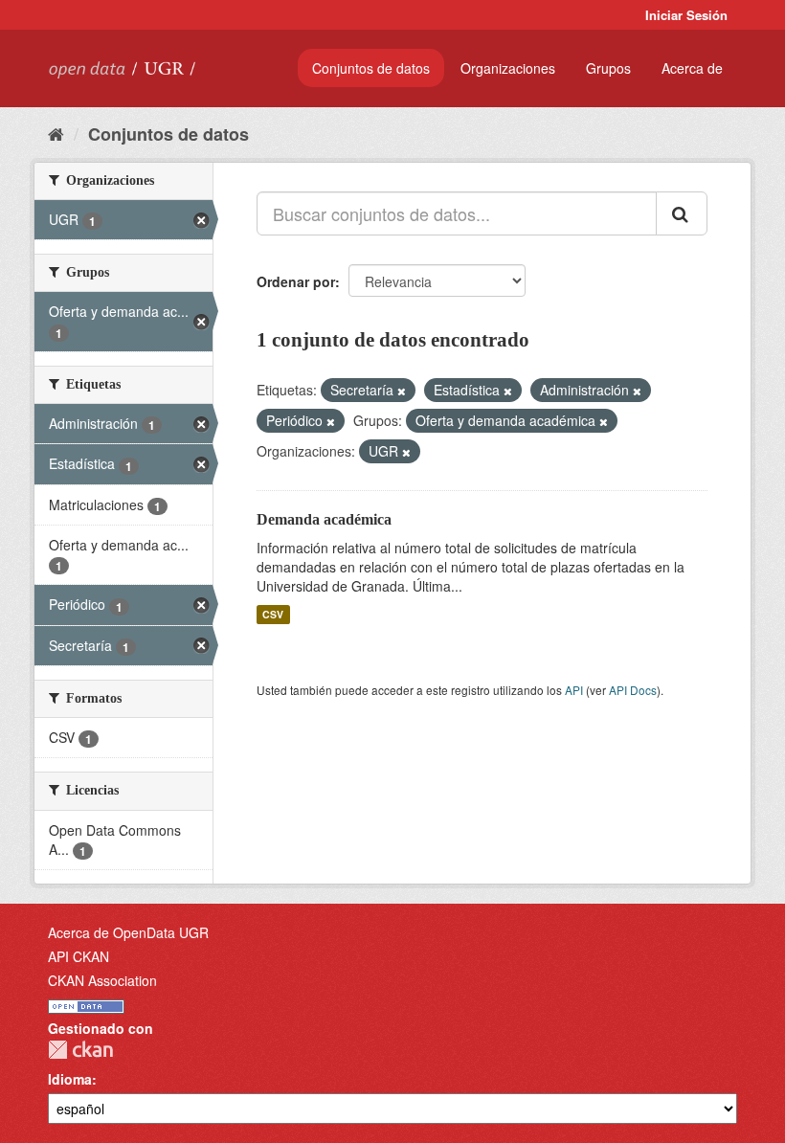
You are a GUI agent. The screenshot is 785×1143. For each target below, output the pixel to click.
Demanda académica (324, 519)
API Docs (633, 690)
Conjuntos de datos (371, 68)
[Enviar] (681, 213)
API (574, 690)
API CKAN (78, 956)
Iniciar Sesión (686, 15)
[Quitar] (401, 390)
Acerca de (692, 68)
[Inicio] (56, 133)
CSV (272, 614)
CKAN (80, 1050)
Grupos (608, 68)
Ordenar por (296, 281)
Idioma (70, 1078)
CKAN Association (102, 980)
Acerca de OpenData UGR (128, 932)
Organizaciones (507, 68)
